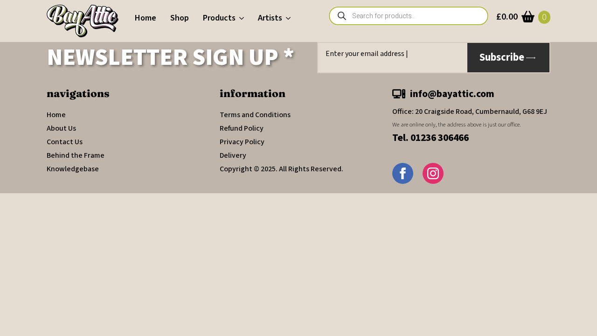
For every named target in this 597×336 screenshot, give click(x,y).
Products (219, 18)
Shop (179, 18)
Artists (270, 18)
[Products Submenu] (243, 18)
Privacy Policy (242, 142)
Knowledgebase (73, 169)
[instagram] (433, 173)
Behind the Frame (75, 155)
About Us (61, 128)
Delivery (233, 155)
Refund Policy (242, 128)
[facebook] (402, 173)
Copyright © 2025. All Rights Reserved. (281, 169)
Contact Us (65, 142)
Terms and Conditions (255, 115)
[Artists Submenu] (290, 18)
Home (145, 18)
